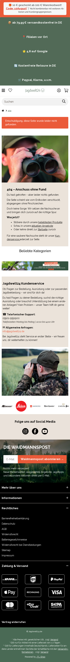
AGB (4, 529)
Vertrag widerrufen (14, 622)
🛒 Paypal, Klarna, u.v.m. (35, 80)
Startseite (43, 229)
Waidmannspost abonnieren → (42, 459)
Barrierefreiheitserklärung (15, 518)
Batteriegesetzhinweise (14, 539)
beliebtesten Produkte (50, 222)
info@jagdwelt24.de (13, 331)
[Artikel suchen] (64, 102)
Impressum (8, 555)
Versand (54, 639)
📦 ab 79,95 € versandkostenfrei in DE (35, 22)
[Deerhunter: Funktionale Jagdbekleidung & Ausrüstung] (49, 406)
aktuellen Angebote (42, 225)
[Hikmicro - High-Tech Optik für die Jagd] (35, 406)
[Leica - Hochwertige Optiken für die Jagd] (21, 406)
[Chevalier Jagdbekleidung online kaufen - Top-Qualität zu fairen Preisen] (63, 406)
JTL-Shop (40, 657)
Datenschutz (8, 523)
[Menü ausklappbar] (3, 90)
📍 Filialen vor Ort (35, 37)
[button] (59, 90)
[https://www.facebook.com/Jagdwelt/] (35, 431)
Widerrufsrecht (10, 534)
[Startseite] (3, 110)
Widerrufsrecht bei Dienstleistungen (21, 545)
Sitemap (6, 550)
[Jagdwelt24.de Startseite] (35, 90)
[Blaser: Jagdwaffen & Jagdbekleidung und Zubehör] (7, 406)
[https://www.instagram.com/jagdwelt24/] (25, 431)
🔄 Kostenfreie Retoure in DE (35, 65)
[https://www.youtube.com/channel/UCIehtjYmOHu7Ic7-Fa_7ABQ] (45, 431)
